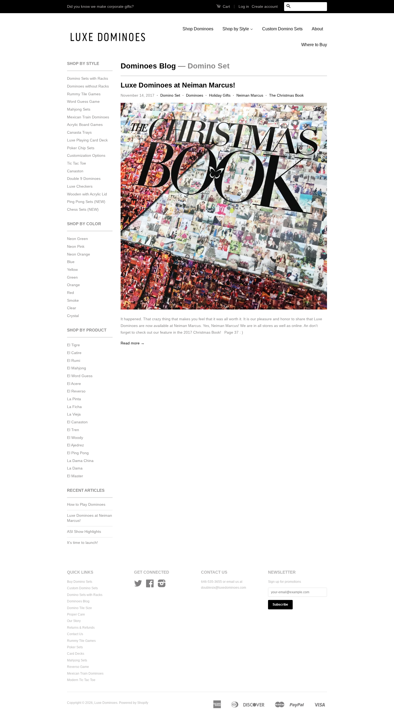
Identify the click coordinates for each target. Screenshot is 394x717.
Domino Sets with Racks (87, 78)
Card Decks (75, 654)
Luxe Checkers (79, 186)
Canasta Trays (79, 132)
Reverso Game (78, 667)
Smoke (73, 300)
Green (72, 277)
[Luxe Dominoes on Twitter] (138, 585)
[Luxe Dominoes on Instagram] (162, 585)
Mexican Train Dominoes (88, 117)
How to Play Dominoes (86, 504)
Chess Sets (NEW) (83, 209)
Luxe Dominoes (105, 703)
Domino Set (170, 95)
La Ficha (74, 407)
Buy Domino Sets (79, 582)
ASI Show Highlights (84, 531)
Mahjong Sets (78, 109)
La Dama (75, 468)
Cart (226, 6)
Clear (71, 308)
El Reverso (76, 391)
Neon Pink (75, 246)
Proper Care (76, 614)
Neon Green (77, 238)
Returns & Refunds (81, 627)
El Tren (73, 430)
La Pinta (74, 399)
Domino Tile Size (79, 608)
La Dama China (80, 460)
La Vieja (74, 414)
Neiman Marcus (249, 95)
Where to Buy (314, 44)
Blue (71, 262)
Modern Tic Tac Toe (81, 680)
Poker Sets (75, 647)
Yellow (72, 269)
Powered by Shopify (133, 703)
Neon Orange (78, 254)
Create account (265, 6)
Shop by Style (236, 29)
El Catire (74, 353)
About (317, 29)
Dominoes (194, 95)
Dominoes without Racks (88, 86)
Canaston (75, 171)
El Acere (74, 383)
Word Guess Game (83, 101)
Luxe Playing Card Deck (87, 140)
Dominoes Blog (148, 66)
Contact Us (75, 634)
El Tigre (73, 345)
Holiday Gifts (220, 95)
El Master (75, 476)
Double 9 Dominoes (84, 178)
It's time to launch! (82, 542)
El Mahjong (76, 368)
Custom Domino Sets (282, 29)
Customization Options (86, 155)
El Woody (75, 437)
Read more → (132, 343)
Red (70, 292)
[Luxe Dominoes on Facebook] (150, 585)
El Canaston (77, 422)
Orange (73, 285)
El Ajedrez (75, 445)
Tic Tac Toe (76, 163)
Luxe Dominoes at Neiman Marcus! (178, 85)
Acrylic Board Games (85, 124)
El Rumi (73, 360)
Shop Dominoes (198, 29)
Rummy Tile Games (84, 94)
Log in (244, 6)
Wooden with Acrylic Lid (87, 194)
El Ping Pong (78, 453)
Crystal (73, 316)
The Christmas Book (286, 95)
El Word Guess (79, 376)
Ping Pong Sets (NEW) (86, 201)
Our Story (74, 621)
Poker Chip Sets (80, 148)
